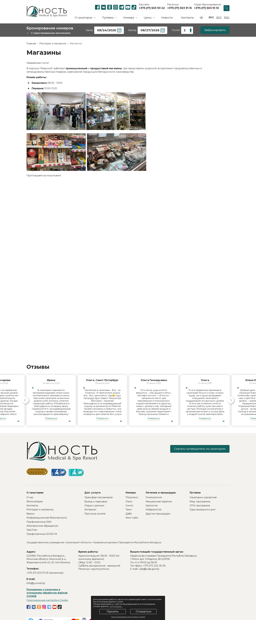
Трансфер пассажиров (98, 497)
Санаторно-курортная (203, 497)
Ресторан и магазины (40, 509)
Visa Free (32, 529)
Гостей (176, 30)
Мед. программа (200, 501)
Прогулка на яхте (95, 513)
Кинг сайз (132, 517)
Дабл (129, 513)
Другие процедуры (158, 513)
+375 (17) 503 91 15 (179, 8)
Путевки (195, 492)
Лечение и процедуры (161, 492)
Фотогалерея (35, 501)
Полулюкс (132, 497)
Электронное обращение (42, 525)
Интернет (90, 509)
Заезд (89, 30)
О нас (30, 497)
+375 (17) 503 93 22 (152, 8)
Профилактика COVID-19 (42, 534)
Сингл (129, 505)
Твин (129, 509)
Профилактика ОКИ (39, 521)
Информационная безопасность (47, 517)
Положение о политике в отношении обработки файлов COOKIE (47, 593)
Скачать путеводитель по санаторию (200, 448)
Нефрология (153, 509)
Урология (152, 505)
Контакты (187, 17)
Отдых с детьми (94, 505)
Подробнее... (116, 606)
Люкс (129, 501)
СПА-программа (200, 505)
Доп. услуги (92, 492)
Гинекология (154, 497)
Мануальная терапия (159, 501)
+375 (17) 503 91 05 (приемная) (45, 572)
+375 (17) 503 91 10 (206, 8)
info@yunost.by (36, 583)
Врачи (31, 513)
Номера (131, 492)
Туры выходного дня (202, 509)
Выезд (132, 30)
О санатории (35, 492)
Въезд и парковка (95, 501)
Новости (167, 17)
